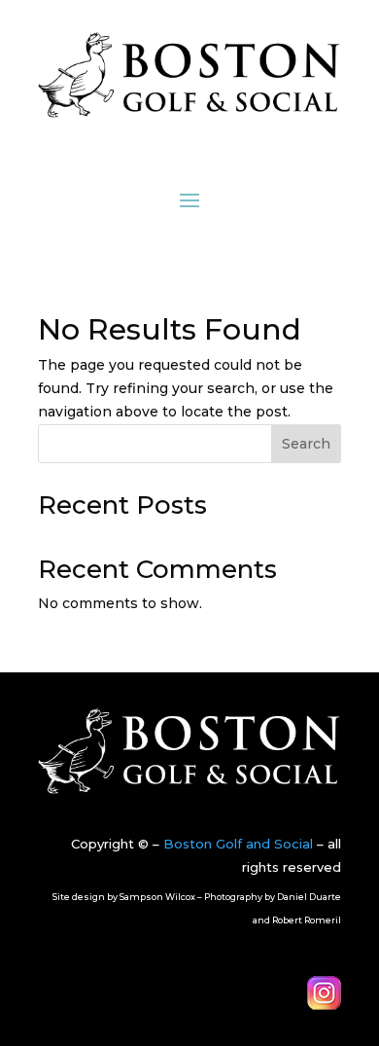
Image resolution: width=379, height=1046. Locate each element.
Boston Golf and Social (238, 843)
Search (306, 443)
